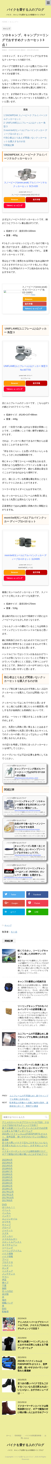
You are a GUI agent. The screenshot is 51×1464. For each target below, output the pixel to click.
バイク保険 (7, 1253)
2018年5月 (7, 1177)
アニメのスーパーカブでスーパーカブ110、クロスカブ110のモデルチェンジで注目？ (33, 1325)
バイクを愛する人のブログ (25, 9)
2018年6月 (7, 1174)
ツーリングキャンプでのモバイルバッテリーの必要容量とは (33, 1007)
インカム (6, 1213)
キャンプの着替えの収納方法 (32, 981)
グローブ (6, 1227)
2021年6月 (7, 1163)
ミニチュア (7, 1271)
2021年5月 (7, 1165)
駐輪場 (5, 1311)
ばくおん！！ (8, 1207)
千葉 (4, 1285)
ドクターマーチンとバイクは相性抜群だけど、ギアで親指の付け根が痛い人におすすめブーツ (33, 1409)
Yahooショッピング (14, 205)
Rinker (33, 294)
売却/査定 (18, 1436)
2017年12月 (8, 1192)
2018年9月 (7, 1168)
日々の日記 (7, 1291)
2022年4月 (7, 1160)
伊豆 (4, 1279)
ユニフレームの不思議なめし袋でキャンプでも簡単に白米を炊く (33, 1037)
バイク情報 (7, 1256)
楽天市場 (36, 199)
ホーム (8, 1436)
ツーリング (7, 1248)
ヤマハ (5, 1277)
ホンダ (5, 1268)
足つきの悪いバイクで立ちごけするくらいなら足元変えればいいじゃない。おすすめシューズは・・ (25, 1145)
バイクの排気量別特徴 (33, 1436)
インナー (6, 1216)
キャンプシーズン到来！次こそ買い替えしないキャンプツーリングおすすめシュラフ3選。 (33, 1068)
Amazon (14, 199)
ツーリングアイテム (12, 1251)
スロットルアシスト (12, 1242)
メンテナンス (8, 1274)
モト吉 (14, 932)
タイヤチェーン (9, 1245)
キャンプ (8, 925)
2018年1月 (7, 1189)
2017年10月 (8, 1197)
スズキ (5, 1233)
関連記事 (9, 145)
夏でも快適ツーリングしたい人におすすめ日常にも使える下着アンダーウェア (33, 1344)
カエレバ (29, 192)
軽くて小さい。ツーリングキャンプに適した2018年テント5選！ (33, 953)
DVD (4, 1204)
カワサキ (6, 1222)
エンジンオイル (9, 1219)
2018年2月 (7, 1186)
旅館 (4, 1288)
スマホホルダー (9, 1239)
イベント (6, 1210)
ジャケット (7, 1230)
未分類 (5, 1294)
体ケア (5, 1282)
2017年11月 (7, 1194)
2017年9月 (7, 1200)
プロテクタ (7, 1262)
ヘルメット (7, 1265)
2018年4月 (7, 1180)
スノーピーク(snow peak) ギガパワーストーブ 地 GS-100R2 (34, 290)
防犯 (4, 1308)
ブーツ (5, 1259)
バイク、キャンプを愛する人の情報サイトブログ (26, 1450)
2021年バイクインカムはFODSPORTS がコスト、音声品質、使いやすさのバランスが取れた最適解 (25, 1137)
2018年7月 (7, 1171)
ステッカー (7, 1236)
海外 (4, 1300)
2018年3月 (7, 1183)
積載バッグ (7, 1303)
